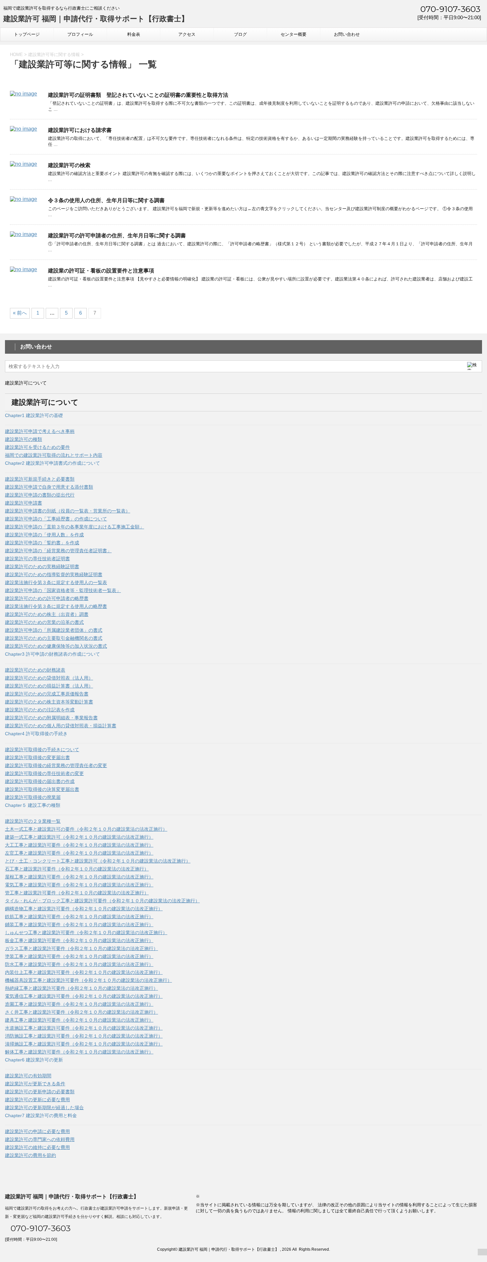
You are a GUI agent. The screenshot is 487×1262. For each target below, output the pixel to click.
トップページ (27, 34)
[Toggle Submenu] (243, 425)
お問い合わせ (347, 34)
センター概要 (293, 34)
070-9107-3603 (449, 9)
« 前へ (20, 313)
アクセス (186, 34)
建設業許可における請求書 (80, 130)
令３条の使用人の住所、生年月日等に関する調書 (106, 200)
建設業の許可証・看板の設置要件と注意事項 (101, 270)
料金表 (133, 34)
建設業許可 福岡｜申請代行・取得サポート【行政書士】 (96, 19)
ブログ (240, 34)
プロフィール (80, 34)
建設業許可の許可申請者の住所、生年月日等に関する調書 (117, 235)
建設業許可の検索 (69, 165)
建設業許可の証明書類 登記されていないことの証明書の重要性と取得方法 (138, 95)
